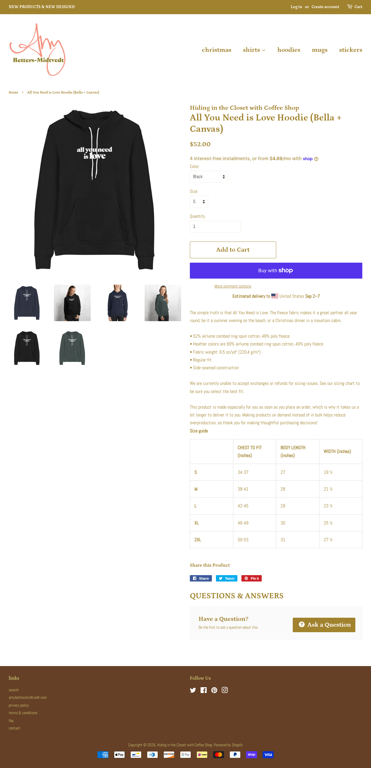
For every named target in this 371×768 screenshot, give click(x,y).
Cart (358, 7)
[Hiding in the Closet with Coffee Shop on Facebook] (203, 691)
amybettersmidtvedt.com (28, 697)
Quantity (197, 216)
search (14, 689)
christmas (216, 50)
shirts (252, 50)
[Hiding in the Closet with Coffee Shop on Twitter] (193, 691)
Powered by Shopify (228, 745)
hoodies (288, 50)
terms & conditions (23, 712)
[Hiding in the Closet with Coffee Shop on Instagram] (224, 691)
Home (13, 92)
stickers (350, 50)
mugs (320, 50)
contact (14, 728)
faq (11, 720)
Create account (325, 7)
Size (193, 191)
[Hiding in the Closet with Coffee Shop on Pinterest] (214, 691)
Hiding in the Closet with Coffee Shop (184, 745)
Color (194, 166)
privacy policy (19, 705)
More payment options (232, 286)
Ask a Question (328, 624)
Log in (296, 7)
